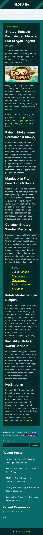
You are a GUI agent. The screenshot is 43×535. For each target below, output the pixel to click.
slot (4, 517)
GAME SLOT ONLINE (12, 27)
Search (6, 441)
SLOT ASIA (25, 531)
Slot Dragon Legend (22, 120)
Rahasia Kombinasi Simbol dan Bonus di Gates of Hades (21, 280)
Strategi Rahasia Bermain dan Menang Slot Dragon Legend (21, 36)
